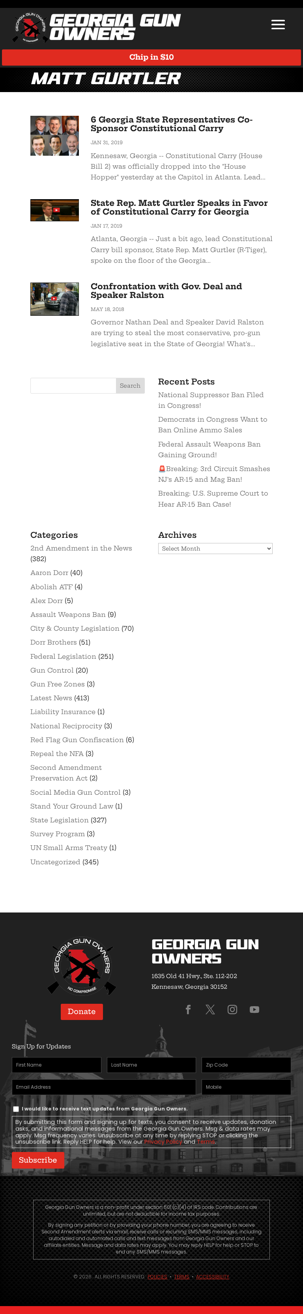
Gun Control (52, 670)
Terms (206, 1142)
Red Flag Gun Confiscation (77, 740)
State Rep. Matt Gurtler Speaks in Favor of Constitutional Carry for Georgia (179, 207)
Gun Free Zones (57, 684)
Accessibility (212, 1276)
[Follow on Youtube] (254, 1009)
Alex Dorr (46, 601)
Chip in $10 (151, 57)
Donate (82, 1011)
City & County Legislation (75, 628)
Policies (157, 1276)
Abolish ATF (51, 587)
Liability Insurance (62, 712)
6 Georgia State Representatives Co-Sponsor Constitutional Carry (171, 124)
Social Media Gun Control (75, 792)
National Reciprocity (66, 726)
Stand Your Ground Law (71, 806)
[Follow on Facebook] (188, 1009)
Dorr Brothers (53, 642)
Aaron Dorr (49, 573)
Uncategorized (55, 862)
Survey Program (57, 834)
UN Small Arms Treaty (68, 848)
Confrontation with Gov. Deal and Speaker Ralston (166, 290)
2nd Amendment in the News (81, 548)
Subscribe (38, 1160)
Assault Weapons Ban (68, 614)
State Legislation (59, 820)
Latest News (51, 698)
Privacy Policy (163, 1142)
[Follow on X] (210, 1009)
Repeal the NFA (57, 754)
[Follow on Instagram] (232, 1009)
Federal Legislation (63, 656)
